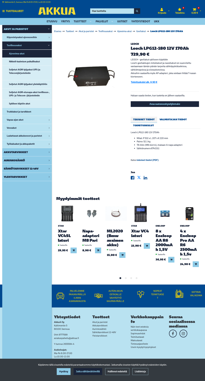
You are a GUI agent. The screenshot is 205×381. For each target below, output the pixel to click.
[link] (49, 29)
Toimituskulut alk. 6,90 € (144, 82)
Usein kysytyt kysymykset (143, 347)
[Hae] (137, 11)
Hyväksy (63, 371)
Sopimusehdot (138, 333)
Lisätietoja (140, 371)
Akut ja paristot (99, 322)
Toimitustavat (137, 336)
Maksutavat (136, 340)
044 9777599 (61, 334)
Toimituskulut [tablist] (143, 125)
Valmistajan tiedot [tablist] (173, 119)
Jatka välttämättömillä (88, 371)
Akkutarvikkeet (99, 325)
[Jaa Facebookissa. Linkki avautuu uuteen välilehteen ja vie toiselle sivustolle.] (134, 178)
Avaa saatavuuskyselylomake (164, 104)
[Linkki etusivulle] (57, 11)
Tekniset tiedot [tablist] (144, 119)
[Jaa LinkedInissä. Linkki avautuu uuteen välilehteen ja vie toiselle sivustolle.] (147, 178)
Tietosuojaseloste (139, 343)
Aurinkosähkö (99, 329)
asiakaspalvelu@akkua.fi (66, 338)
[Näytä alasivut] (90, 21)
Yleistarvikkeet (99, 335)
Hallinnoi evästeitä (117, 371)
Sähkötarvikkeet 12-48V (104, 332)
